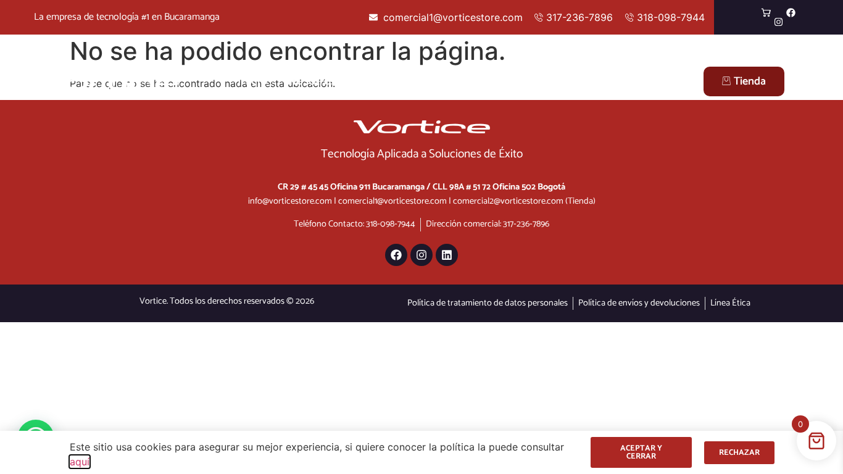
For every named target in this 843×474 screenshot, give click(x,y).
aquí (79, 461)
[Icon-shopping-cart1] (766, 12)
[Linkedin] (447, 255)
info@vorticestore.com (290, 201)
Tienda (750, 81)
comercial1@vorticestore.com (392, 201)
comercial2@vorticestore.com (508, 201)
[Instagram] (778, 22)
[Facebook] (790, 12)
